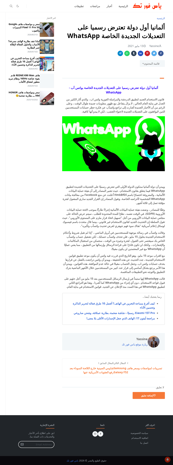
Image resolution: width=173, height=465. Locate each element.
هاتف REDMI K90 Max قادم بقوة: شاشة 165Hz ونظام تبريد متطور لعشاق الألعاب (24, 78)
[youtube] (95, 434)
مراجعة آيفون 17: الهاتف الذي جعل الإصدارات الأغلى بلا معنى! (120, 318)
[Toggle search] (11, 6)
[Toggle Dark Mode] (17, 6)
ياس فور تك (72, 460)
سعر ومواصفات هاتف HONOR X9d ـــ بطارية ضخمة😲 (24, 94)
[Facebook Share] (161, 53)
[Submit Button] (22, 444)
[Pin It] (147, 53)
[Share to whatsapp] (127, 53)
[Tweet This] (154, 53)
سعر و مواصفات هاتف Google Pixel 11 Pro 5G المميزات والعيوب (24, 27)
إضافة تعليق (147, 395)
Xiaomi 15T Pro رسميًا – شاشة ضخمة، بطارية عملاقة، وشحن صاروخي (114, 313)
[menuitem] (123, 6)
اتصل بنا (144, 442)
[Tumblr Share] (134, 53)
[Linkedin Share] (140, 53)
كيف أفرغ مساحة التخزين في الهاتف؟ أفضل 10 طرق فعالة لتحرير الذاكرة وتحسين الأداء (25, 61)
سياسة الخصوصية (139, 433)
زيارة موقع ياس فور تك (135, 344)
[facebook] (100, 434)
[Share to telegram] (120, 53)
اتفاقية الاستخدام (139, 437)
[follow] (23, 6)
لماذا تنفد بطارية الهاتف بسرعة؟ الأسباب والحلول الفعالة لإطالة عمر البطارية (24, 44)
